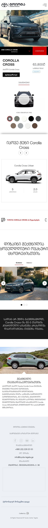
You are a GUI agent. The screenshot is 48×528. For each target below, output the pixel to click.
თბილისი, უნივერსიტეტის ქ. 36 (24, 465)
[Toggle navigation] (45, 5)
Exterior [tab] (19, 263)
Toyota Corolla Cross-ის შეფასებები (23, 220)
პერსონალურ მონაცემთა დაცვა (16, 502)
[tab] (9, 118)
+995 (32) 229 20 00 (24, 449)
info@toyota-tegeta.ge (24, 457)
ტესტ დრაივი (11, 75)
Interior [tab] (29, 263)
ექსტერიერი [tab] (24, 83)
